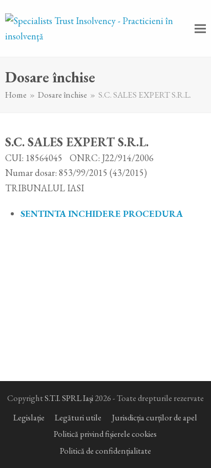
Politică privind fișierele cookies (105, 433)
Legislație (29, 417)
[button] (200, 28)
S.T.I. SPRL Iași (69, 398)
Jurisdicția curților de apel (154, 417)
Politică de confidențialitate (105, 450)
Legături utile (78, 417)
